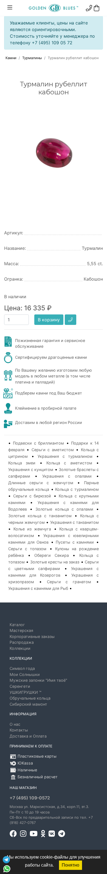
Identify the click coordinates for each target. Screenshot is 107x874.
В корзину (49, 319)
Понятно (70, 865)
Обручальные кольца (30, 698)
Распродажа (22, 642)
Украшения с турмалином (65, 456)
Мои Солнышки (25, 674)
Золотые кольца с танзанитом (40, 515)
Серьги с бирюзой (32, 496)
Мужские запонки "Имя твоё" (38, 680)
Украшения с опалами (67, 476)
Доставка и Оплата (28, 736)
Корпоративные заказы (32, 636)
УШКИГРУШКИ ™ (25, 692)
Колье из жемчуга (32, 529)
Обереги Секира (51, 555)
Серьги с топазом (27, 548)
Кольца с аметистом (69, 463)
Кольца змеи (21, 463)
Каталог (17, 624)
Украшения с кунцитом (30, 469)
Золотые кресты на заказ (55, 562)
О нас (15, 724)
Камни (10, 58)
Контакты (19, 730)
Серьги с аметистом (53, 449)
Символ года (22, 668)
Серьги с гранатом (69, 581)
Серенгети (20, 686)
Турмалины (32, 58)
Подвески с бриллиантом (38, 443)
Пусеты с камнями (75, 542)
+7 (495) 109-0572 (30, 798)
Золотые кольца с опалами (64, 509)
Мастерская (21, 630)
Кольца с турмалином (77, 489)
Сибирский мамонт (28, 704)
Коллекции (20, 648)
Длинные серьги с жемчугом (40, 482)
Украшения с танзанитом (74, 522)
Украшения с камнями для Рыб (38, 588)
